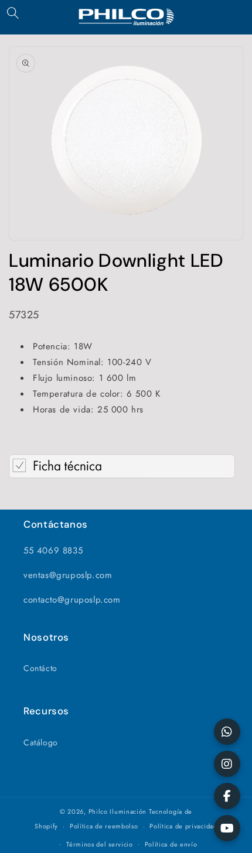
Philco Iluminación (117, 811)
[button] (13, 13)
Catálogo (40, 742)
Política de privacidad (183, 826)
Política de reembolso (104, 826)
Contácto (40, 668)
